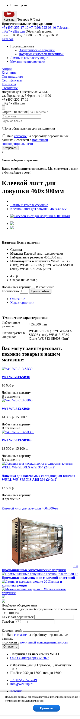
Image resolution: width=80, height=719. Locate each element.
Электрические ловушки (37, 50)
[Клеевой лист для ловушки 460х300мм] (40, 216)
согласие (20, 136)
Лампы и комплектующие (29, 58)
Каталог (7, 39)
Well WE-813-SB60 (16, 409)
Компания (9, 72)
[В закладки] (33, 288)
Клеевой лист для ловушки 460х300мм (38, 209)
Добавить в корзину (16, 287)
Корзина (16, 691)
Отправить (10, 148)
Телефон (8, 621)
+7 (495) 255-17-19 (15, 27)
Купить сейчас (40, 291)
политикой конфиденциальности (25, 142)
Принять (46, 708)
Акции (7, 69)
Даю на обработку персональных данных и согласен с (35, 140)
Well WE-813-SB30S (17, 440)
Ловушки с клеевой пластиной (41, 54)
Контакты (9, 84)
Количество (10, 291)
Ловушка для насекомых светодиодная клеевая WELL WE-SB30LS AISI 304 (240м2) (38, 477)
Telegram (63, 27)
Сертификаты (12, 80)
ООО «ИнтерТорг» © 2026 (29, 658)
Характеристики (22, 302)
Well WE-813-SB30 (16, 377)
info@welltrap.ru (13, 31)
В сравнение (45, 287)
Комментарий (12, 630)
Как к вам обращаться (17, 617)
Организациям (12, 76)
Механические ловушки (27, 61)
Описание (17, 299)
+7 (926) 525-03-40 (42, 27)
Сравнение (10, 88)
